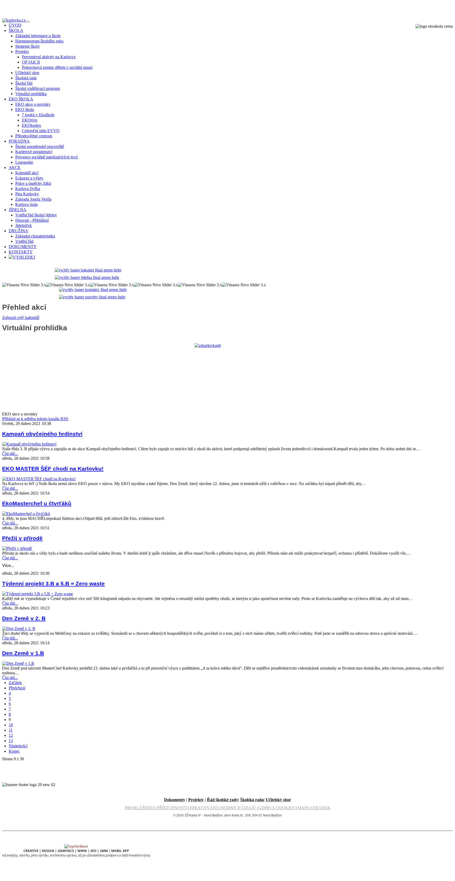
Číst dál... (10, 453)
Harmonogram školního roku (39, 41)
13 (11, 740)
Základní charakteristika (35, 236)
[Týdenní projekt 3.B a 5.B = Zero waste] (37, 594)
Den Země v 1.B (23, 653)
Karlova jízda (26, 204)
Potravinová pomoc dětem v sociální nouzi (57, 67)
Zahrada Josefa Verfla (33, 199)
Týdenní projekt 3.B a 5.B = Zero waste (53, 583)
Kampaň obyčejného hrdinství (42, 434)
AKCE (15, 167)
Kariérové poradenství (33, 151)
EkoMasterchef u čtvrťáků (36, 503)
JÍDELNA (17, 209)
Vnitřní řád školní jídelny (36, 215)
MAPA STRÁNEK (314, 808)
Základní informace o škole (38, 35)
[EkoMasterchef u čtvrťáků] (26, 513)
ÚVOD (15, 25)
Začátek (15, 682)
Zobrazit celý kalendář (20, 317)
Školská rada (26, 78)
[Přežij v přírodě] (17, 548)
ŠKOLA (16, 30)
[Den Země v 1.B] (18, 663)
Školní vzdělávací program (37, 88)
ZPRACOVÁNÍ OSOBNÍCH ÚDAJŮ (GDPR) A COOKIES (242, 808)
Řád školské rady (222, 799)
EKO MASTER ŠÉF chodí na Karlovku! (52, 469)
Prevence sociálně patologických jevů (46, 157)
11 (11, 730)
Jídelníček (23, 225)
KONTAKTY (21, 252)
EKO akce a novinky (33, 104)
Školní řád (23, 83)
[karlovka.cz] (14, 20)
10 (11, 725)
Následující (18, 746)
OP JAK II (31, 62)
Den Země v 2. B (24, 618)
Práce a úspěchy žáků (33, 183)
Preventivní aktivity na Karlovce (49, 57)
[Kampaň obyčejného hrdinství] (29, 444)
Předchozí (17, 688)
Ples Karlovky (27, 194)
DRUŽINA (18, 231)
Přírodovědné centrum (33, 136)
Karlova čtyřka (27, 188)
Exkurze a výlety (29, 178)
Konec (14, 751)
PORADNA (19, 141)
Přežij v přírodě (22, 538)
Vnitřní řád (24, 241)
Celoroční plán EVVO (41, 130)
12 (11, 735)
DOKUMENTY (23, 246)
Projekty (22, 51)
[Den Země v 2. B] (18, 628)
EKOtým (29, 120)
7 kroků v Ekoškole (38, 115)
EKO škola (24, 109)
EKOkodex (31, 125)
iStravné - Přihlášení (32, 220)
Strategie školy (27, 46)
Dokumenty (174, 799)
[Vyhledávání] (22, 257)
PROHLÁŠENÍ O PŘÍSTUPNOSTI (156, 808)
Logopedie (24, 162)
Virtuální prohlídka (31, 93)
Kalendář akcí (26, 173)
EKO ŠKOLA (21, 99)
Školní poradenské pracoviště (39, 146)
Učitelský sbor (27, 72)
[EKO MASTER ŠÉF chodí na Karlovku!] (39, 479)
